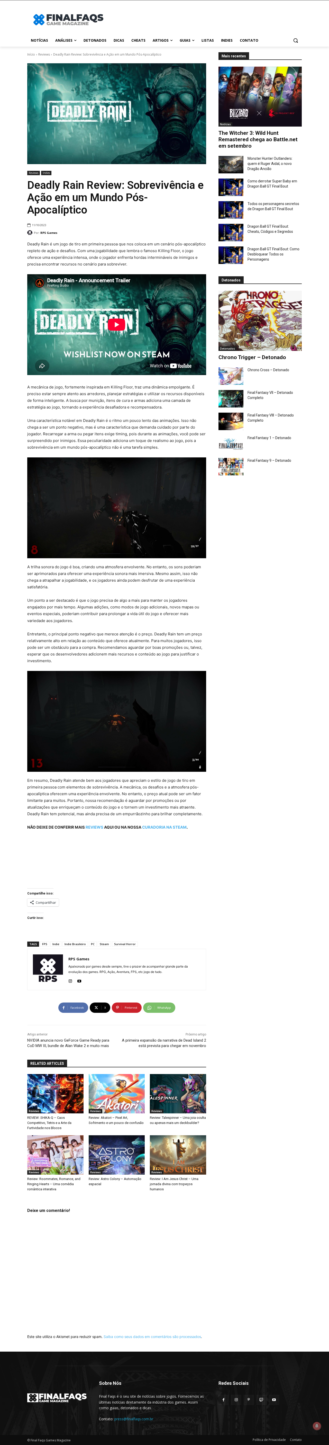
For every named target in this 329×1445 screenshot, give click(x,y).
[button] (295, 40)
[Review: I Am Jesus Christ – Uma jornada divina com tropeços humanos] (178, 1155)
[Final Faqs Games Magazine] (68, 19)
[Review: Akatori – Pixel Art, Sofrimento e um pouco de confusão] (117, 1093)
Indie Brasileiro (75, 944)
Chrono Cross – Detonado (268, 370)
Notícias (225, 124)
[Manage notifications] (317, 1426)
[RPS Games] (30, 232)
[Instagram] (70, 980)
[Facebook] (223, 1400)
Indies (46, 173)
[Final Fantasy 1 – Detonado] (230, 444)
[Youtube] (79, 980)
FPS (44, 944)
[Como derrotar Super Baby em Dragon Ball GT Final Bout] (230, 187)
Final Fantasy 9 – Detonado (269, 460)
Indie (55, 944)
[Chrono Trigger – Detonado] (260, 321)
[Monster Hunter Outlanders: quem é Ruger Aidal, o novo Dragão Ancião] (230, 164)
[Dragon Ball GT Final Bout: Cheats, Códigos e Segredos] (230, 232)
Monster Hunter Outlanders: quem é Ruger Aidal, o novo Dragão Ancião (270, 163)
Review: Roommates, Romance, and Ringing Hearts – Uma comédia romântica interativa (53, 1184)
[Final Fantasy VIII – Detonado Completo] (230, 421)
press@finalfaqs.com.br (133, 1418)
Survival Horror (125, 944)
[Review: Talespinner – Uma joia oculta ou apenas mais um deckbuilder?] (178, 1093)
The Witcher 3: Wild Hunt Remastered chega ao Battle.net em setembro (258, 139)
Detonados (227, 348)
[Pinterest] (249, 1400)
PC (93, 944)
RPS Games (48, 233)
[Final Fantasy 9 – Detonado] (230, 466)
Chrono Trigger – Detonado (252, 357)
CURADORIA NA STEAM (164, 827)
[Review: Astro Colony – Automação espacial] (117, 1155)
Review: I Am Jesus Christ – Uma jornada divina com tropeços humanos (174, 1184)
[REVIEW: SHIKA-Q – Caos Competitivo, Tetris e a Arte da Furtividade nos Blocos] (55, 1093)
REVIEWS (94, 827)
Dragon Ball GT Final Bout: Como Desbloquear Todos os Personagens (273, 254)
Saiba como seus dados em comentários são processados (152, 1336)
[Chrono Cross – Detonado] (230, 376)
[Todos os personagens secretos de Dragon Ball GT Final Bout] (230, 210)
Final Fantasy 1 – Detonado (269, 438)
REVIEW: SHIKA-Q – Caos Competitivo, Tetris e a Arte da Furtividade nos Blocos (49, 1123)
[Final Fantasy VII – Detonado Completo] (230, 398)
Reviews (44, 54)
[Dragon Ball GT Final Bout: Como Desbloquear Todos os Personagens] (230, 255)
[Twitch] (262, 1400)
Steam (104, 944)
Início (31, 54)
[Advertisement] (205, 19)
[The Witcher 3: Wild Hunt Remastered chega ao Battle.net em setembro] (260, 97)
